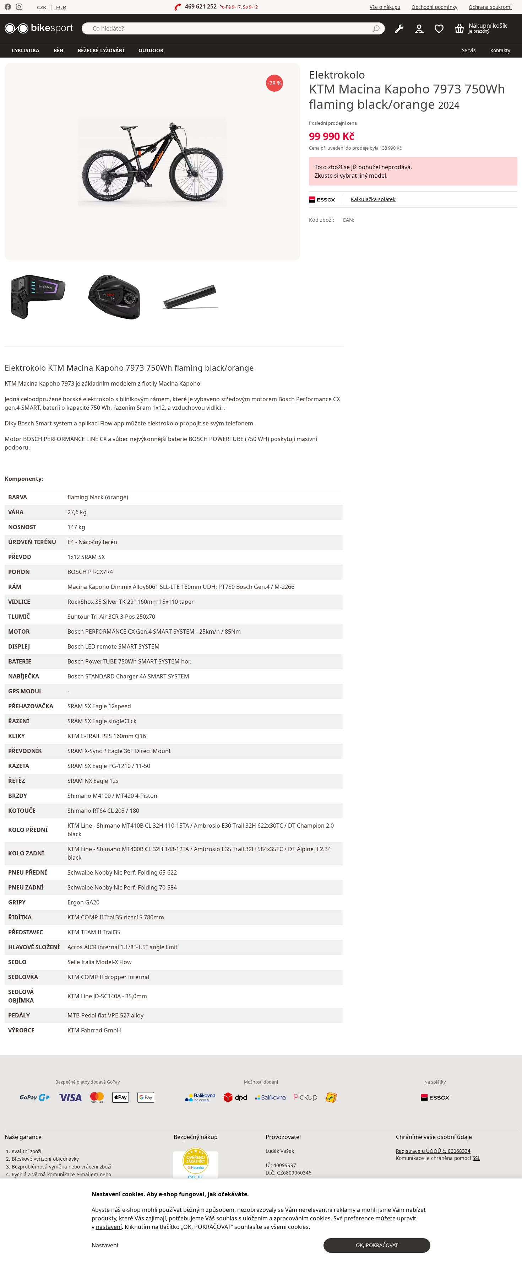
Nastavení (105, 1245)
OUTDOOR (150, 50)
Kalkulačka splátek (373, 199)
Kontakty (500, 50)
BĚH (58, 50)
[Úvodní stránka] (39, 28)
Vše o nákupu (385, 7)
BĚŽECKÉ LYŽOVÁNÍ (101, 50)
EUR (61, 7)
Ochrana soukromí (490, 7)
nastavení (109, 1227)
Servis (469, 50)
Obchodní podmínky (434, 7)
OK (377, 1245)
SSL (476, 1158)
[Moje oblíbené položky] (439, 28)
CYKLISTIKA (25, 50)
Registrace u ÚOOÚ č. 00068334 (433, 1151)
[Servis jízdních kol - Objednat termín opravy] (399, 28)
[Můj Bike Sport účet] (419, 28)
